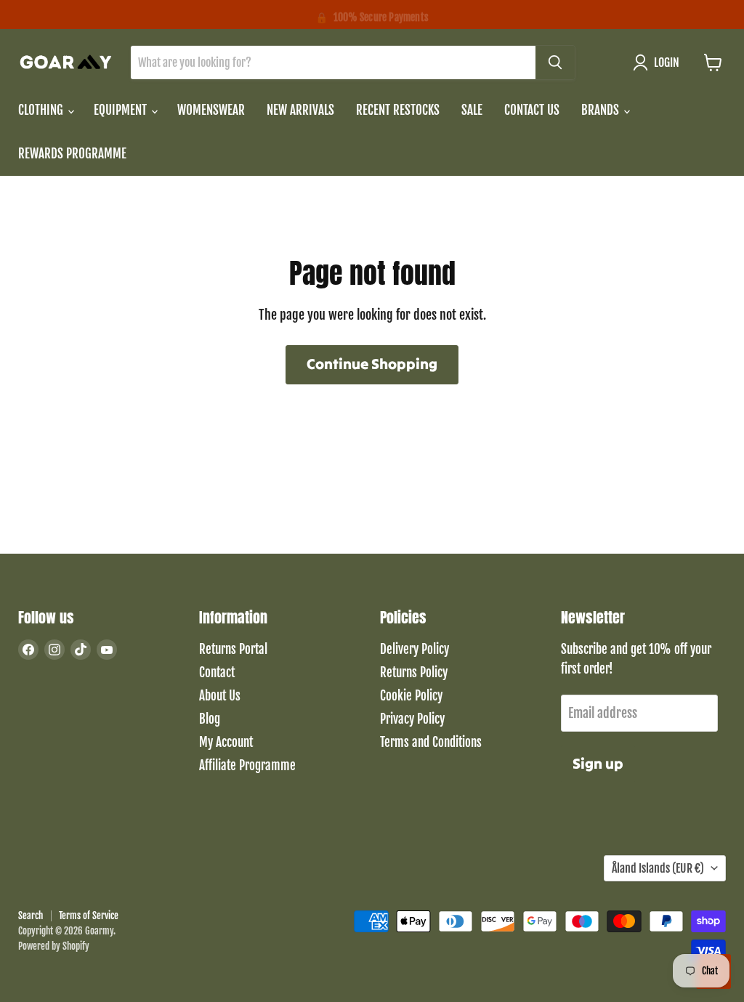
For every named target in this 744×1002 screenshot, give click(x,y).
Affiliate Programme (247, 765)
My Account (226, 742)
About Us (219, 695)
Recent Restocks (398, 110)
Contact (217, 672)
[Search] (555, 62)
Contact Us (531, 110)
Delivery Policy (414, 649)
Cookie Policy (411, 695)
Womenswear (211, 110)
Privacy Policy (412, 719)
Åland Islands (658, 868)
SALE (471, 110)
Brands (601, 110)
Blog (209, 719)
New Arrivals (300, 110)
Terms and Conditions (431, 742)
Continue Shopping (372, 364)
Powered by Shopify (53, 946)
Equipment (122, 110)
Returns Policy (414, 672)
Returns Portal (233, 649)
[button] (659, 62)
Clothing (42, 110)
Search (30, 915)
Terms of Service (88, 915)
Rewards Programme (72, 153)
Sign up (598, 763)
